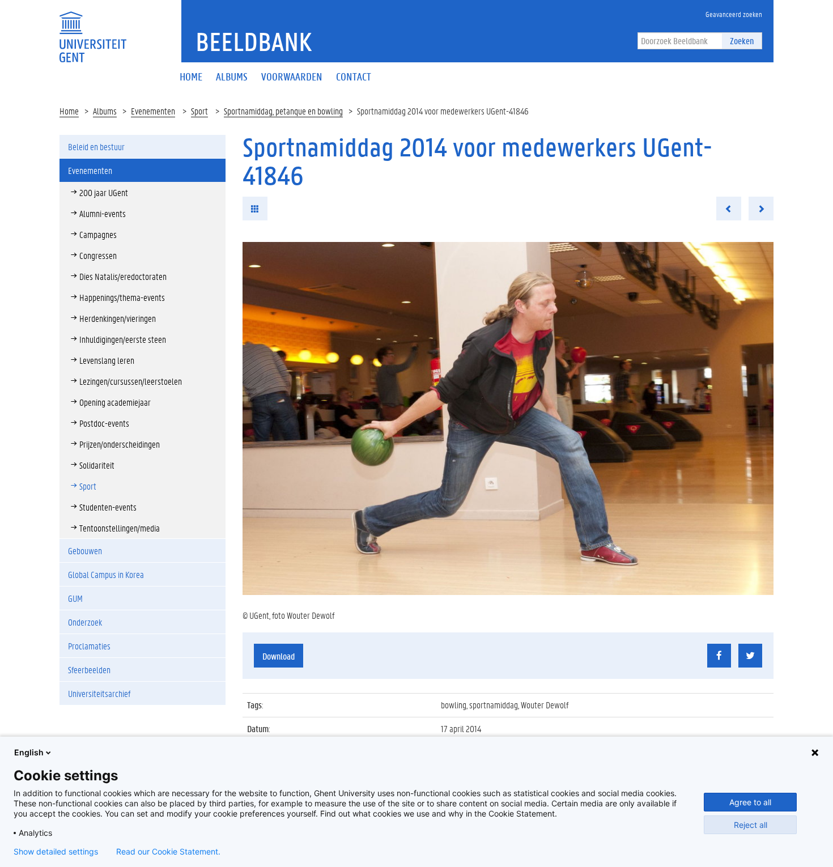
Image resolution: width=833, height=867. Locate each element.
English (29, 752)
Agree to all (750, 802)
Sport (199, 111)
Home (69, 111)
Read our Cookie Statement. (168, 851)
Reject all (750, 825)
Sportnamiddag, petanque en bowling (283, 111)
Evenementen (153, 111)
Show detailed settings (56, 851)
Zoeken (742, 40)
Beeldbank (254, 41)
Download (278, 656)
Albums (105, 111)
